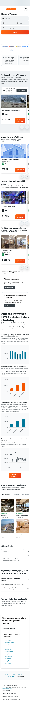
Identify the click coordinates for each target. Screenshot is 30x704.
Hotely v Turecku (10, 676)
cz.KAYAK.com (7, 674)
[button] (3, 9)
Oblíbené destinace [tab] (9, 628)
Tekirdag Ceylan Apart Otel (10, 159)
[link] (9, 287)
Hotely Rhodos (8, 661)
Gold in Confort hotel (8, 206)
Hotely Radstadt (9, 651)
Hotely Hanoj (8, 658)
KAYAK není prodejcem (9, 693)
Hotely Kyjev (8, 663)
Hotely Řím (7, 644)
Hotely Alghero (8, 649)
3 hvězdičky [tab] (16, 494)
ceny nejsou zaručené (7, 688)
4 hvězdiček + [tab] (6, 494)
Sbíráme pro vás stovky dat (10, 696)
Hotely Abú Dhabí (9, 642)
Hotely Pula (7, 640)
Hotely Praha (8, 647)
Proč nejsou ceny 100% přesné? (11, 699)
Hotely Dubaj (8, 654)
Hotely (13, 674)
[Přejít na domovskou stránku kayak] (11, 9)
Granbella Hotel (7, 250)
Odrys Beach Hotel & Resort (11, 110)
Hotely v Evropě (20, 674)
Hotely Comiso (8, 656)
